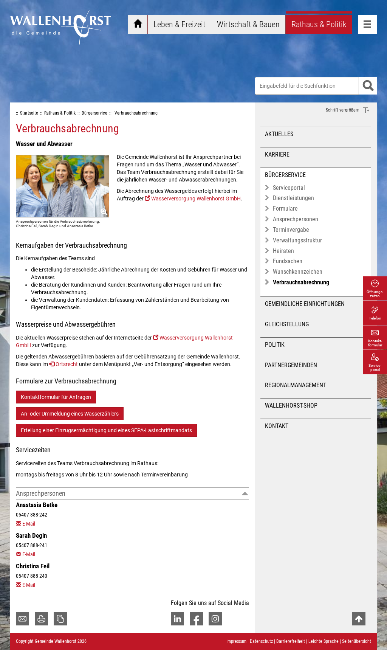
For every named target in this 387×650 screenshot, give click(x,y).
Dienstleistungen (293, 198)
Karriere (277, 154)
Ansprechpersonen (40, 493)
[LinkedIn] (177, 618)
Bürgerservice (285, 174)
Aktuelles (279, 134)
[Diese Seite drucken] (41, 618)
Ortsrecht (67, 364)
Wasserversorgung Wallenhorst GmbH (196, 198)
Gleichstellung (287, 324)
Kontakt (276, 426)
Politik (275, 344)
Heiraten (283, 250)
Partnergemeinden (291, 365)
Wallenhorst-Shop (291, 405)
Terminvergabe (291, 229)
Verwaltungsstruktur (297, 240)
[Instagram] (215, 618)
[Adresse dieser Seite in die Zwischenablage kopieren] (60, 618)
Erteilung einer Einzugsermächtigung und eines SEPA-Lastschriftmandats (106, 430)
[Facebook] (196, 618)
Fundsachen (287, 261)
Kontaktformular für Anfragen (56, 397)
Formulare (285, 208)
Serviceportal (289, 187)
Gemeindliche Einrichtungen (305, 303)
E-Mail (28, 524)
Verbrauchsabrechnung (301, 282)
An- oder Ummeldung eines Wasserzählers (70, 414)
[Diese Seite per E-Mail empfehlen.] (22, 618)
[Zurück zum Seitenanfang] (358, 618)
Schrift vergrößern (343, 110)
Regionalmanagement (295, 385)
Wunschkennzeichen (297, 271)
